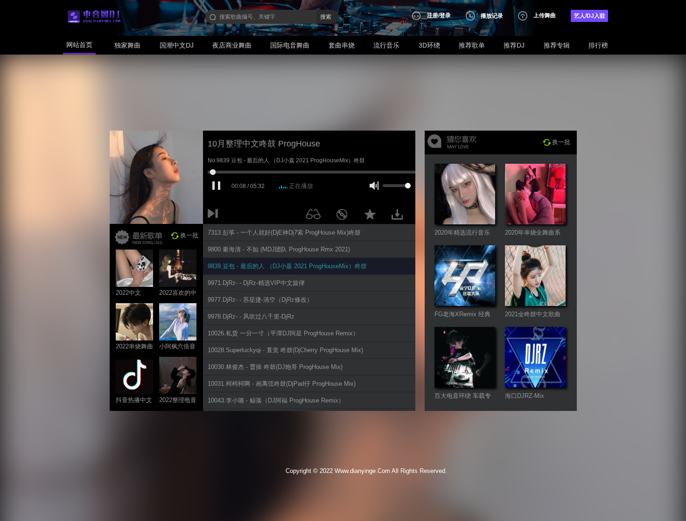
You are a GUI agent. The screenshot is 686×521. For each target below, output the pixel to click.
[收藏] (372, 216)
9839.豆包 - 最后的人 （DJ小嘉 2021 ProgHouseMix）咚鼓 (287, 266)
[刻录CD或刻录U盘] (345, 216)
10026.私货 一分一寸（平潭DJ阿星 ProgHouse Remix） (283, 333)
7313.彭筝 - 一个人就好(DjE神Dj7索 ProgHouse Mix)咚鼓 (284, 232)
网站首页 (79, 45)
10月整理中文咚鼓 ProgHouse (264, 143)
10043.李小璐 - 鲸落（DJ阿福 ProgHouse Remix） (276, 400)
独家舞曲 (127, 45)
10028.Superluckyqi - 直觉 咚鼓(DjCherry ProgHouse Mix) (285, 350)
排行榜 (598, 45)
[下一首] (215, 216)
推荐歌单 (472, 45)
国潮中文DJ (177, 45)
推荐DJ (514, 45)
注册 (432, 15)
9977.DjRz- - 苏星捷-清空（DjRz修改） (260, 299)
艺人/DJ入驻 (589, 16)
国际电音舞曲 (289, 45)
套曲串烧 (342, 45)
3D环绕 (429, 45)
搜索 (325, 17)
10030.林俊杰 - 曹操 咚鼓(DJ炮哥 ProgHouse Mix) (275, 366)
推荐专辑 (557, 45)
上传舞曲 (544, 15)
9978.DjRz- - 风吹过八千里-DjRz (251, 316)
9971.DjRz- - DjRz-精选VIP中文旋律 (256, 282)
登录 (445, 15)
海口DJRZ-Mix (524, 395)
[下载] (400, 216)
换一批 (189, 235)
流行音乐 (386, 45)
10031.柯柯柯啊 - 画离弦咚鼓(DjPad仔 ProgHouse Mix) (282, 383)
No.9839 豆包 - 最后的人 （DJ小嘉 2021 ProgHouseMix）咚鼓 (286, 160)
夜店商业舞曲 (232, 45)
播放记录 (492, 16)
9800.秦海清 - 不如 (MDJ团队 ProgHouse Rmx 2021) (279, 249)
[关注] (315, 216)
